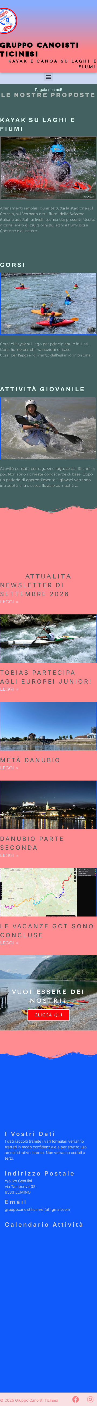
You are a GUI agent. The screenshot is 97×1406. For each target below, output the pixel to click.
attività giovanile (42, 389)
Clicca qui (48, 1014)
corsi (13, 265)
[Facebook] (75, 1399)
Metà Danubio (30, 760)
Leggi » (9, 601)
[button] (48, 76)
